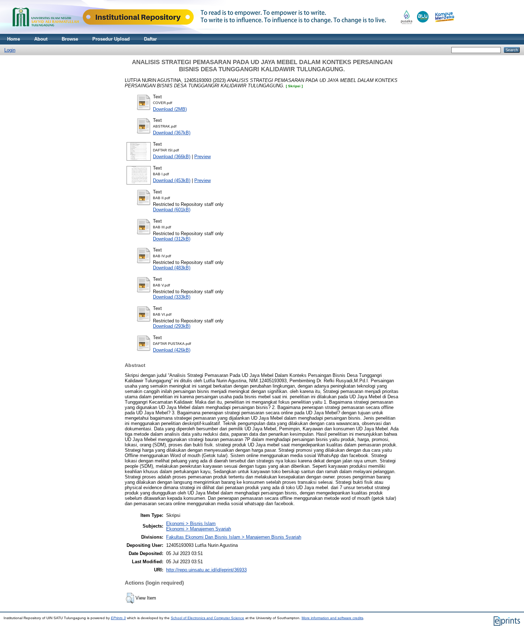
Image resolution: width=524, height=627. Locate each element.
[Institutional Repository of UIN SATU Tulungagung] (231, 32)
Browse (70, 39)
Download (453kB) (171, 180)
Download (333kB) (171, 297)
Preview (202, 156)
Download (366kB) (171, 156)
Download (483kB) (171, 267)
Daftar (150, 39)
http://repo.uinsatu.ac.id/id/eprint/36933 (206, 569)
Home (13, 39)
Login (9, 50)
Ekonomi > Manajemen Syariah (198, 529)
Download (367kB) (171, 132)
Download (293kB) (171, 326)
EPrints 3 (118, 618)
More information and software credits (332, 618)
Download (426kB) (171, 350)
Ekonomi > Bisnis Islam (191, 523)
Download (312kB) (171, 239)
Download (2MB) (170, 109)
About (40, 39)
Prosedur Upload (111, 39)
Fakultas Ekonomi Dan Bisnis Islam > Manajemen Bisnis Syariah (233, 537)
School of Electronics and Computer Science (207, 618)
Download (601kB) (171, 209)
